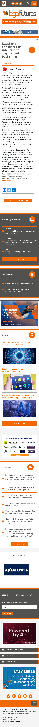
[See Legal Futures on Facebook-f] (20, 3)
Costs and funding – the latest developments (18, 253)
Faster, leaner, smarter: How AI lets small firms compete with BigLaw (19, 396)
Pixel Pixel (13, 719)
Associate (6, 180)
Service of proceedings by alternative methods (14, 370)
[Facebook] (4, 190)
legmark (17, 721)
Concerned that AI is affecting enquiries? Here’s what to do (16, 343)
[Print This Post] (37, 39)
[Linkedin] (14, 190)
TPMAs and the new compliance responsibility (20, 504)
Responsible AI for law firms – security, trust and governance (19, 488)
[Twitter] (9, 190)
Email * (6, 607)
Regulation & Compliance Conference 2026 (17, 290)
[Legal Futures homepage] (19, 14)
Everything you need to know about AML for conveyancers (18, 496)
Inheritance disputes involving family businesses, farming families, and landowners (20, 242)
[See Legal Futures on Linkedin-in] (16, 3)
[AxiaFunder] (19, 570)
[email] (19, 607)
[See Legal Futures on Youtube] (25, 696)
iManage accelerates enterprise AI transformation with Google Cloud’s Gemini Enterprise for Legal (20, 478)
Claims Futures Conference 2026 (20, 284)
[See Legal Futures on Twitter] (13, 3)
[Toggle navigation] (34, 3)
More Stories (19, 544)
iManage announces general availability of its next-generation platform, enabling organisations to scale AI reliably (21, 532)
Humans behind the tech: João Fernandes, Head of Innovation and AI (19, 521)
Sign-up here (8, 613)
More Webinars (19, 259)
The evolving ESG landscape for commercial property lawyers (20, 512)
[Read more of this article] (19, 356)
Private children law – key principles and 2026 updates (20, 232)
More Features (19, 423)
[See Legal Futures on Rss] (30, 696)
